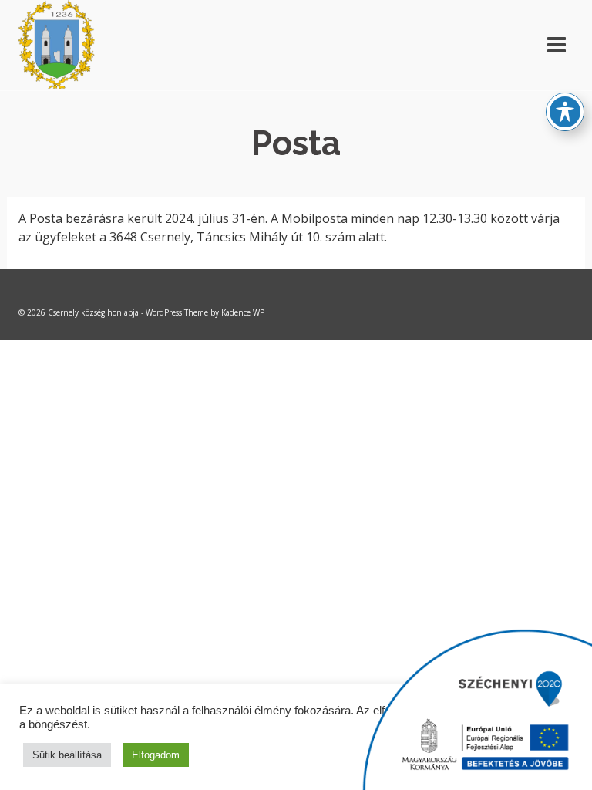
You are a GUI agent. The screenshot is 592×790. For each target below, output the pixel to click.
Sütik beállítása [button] (67, 755)
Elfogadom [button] (156, 755)
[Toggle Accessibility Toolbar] (565, 111)
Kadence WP (242, 312)
